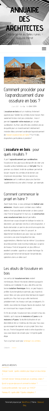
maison (14, 348)
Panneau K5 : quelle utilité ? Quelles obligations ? (19, 392)
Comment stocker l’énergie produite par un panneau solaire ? (23, 379)
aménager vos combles (32, 341)
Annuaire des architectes (24, 19)
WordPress (26, 402)
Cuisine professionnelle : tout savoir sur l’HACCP (18, 388)
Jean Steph (32, 106)
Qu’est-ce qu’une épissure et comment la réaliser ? (20, 383)
